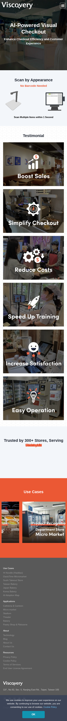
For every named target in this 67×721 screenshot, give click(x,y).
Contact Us (8, 646)
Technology (8, 635)
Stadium (7, 613)
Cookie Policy (9, 661)
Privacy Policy (10, 657)
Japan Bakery (10, 587)
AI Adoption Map (11, 595)
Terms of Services (12, 664)
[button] (62, 5)
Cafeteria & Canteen (13, 606)
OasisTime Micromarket (14, 576)
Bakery (6, 621)
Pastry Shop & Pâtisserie (15, 624)
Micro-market (9, 609)
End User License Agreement (17, 668)
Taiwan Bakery (10, 584)
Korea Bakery (10, 591)
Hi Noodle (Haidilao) (13, 572)
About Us (7, 642)
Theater (7, 617)
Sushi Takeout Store (13, 580)
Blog (5, 639)
